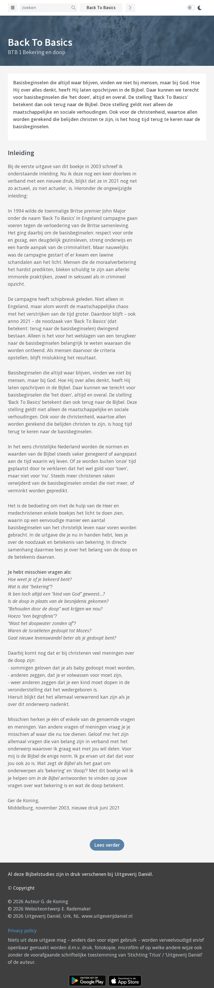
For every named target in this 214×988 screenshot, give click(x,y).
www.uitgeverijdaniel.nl (107, 916)
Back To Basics (101, 7)
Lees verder (107, 845)
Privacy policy (22, 930)
